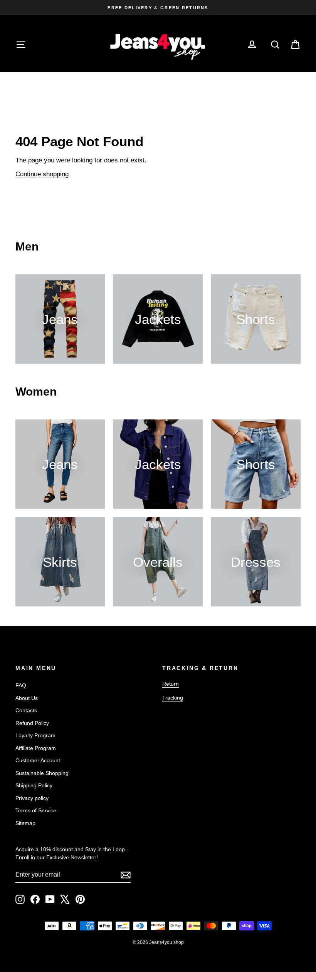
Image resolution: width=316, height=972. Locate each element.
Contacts (26, 710)
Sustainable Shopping (42, 773)
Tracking (172, 698)
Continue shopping (42, 174)
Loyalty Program (35, 735)
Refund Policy (32, 723)
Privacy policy (32, 798)
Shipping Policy (33, 785)
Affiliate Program (35, 748)
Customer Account (37, 760)
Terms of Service (35, 810)
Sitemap (25, 823)
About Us (26, 698)
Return (170, 684)
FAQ (20, 685)
